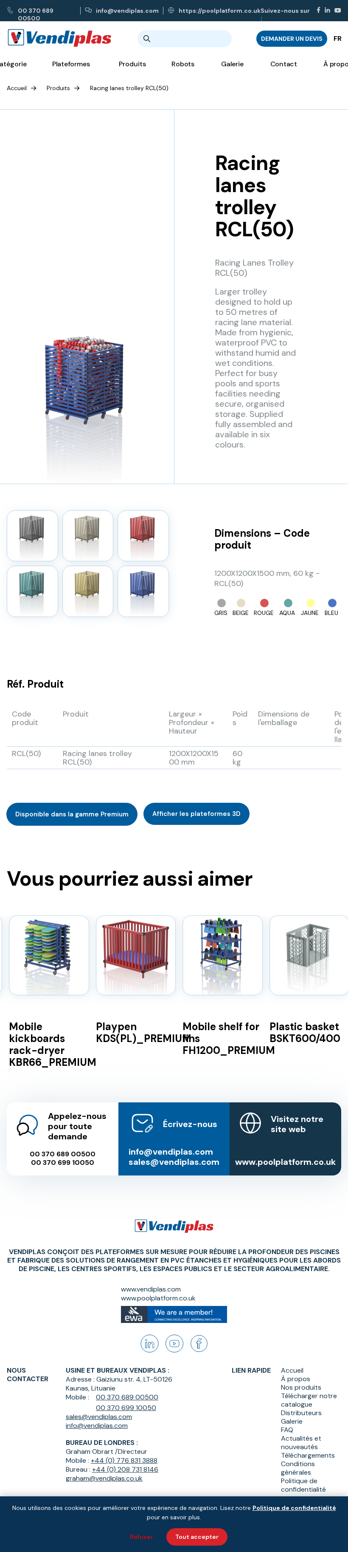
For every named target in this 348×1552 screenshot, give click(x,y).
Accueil (17, 88)
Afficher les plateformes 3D (196, 814)
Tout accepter (197, 1537)
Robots (182, 63)
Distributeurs (301, 1413)
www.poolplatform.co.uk (285, 1161)
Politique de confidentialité (303, 1485)
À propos (295, 1379)
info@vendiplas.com (127, 10)
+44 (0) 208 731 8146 (125, 1469)
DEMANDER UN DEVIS (292, 38)
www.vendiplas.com (151, 1289)
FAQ (287, 1430)
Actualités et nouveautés (301, 1442)
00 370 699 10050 (62, 1162)
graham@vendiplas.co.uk (104, 1478)
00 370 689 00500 (35, 10)
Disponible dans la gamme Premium (72, 814)
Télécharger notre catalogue (309, 1400)
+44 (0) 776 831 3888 (124, 1460)
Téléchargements (308, 1455)
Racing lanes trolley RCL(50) (129, 88)
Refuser (141, 1537)
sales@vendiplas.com (174, 1162)
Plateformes (71, 63)
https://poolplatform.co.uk (220, 10)
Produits (58, 88)
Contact (283, 63)
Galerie (232, 63)
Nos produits (301, 1387)
